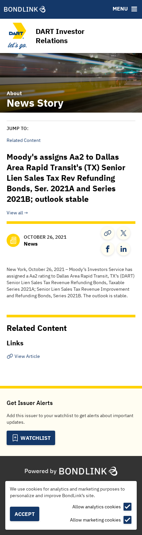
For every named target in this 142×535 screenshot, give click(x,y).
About (14, 93)
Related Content (24, 140)
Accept (25, 514)
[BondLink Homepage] (25, 10)
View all (15, 213)
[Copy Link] (107, 233)
